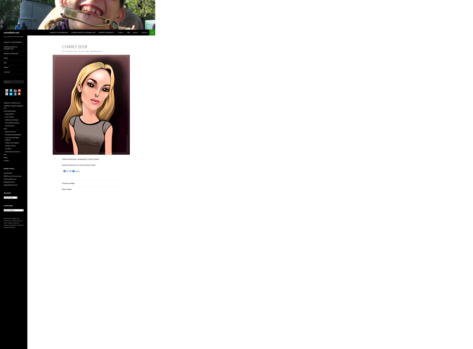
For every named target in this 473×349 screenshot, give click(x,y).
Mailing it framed (9, 182)
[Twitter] (67, 171)
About (135, 32)
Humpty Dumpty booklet (13, 135)
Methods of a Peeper (12, 120)
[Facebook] (64, 171)
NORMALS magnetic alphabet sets (83, 32)
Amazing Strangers (106, 32)
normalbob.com (11, 32)
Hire (128, 32)
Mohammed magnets (12, 143)
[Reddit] (70, 171)
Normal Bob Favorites (12, 123)
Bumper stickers (10, 146)
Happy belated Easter (10, 185)
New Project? (8, 173)
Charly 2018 (96, 51)
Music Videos (9, 117)
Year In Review (9, 126)
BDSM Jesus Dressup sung (12, 176)
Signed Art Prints (10, 132)
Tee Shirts (8, 149)
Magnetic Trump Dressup (59, 32)
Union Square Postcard (12, 152)
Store (120, 32)
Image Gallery (9, 114)
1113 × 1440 (85, 51)
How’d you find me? (10, 179)
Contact (144, 32)
